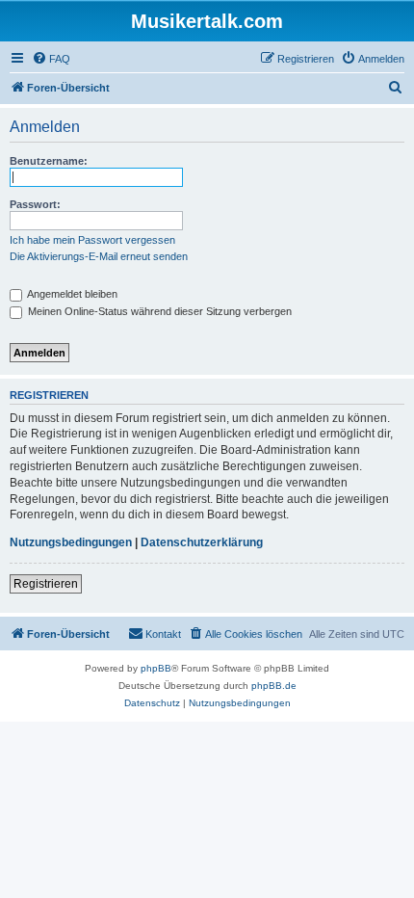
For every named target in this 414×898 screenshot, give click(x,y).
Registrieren (45, 584)
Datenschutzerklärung (202, 542)
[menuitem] (51, 58)
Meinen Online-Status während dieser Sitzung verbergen (158, 311)
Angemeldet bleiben (71, 294)
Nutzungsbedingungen (71, 542)
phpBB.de (274, 685)
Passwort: (35, 204)
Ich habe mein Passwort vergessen (92, 240)
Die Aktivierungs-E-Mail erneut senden (99, 256)
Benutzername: (49, 161)
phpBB (156, 668)
